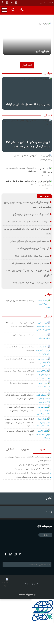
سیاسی (48, 73)
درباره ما (50, 2)
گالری (49, 498)
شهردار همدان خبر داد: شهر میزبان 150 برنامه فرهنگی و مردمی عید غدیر (28, 144)
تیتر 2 (46, 535)
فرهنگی (48, 116)
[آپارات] (11, 2)
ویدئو (49, 511)
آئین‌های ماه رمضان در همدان (25, 155)
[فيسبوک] (2, 2)
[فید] (16, 2)
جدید (42, 449)
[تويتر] (11, 554)
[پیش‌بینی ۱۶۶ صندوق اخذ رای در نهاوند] (27, 93)
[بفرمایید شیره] (27, 38)
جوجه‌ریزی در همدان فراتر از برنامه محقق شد (30, 263)
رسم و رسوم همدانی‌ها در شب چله (21, 383)
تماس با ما (41, 2)
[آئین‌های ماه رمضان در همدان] (45, 158)
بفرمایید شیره (42, 51)
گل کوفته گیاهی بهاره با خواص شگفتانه (33, 248)
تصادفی (10, 449)
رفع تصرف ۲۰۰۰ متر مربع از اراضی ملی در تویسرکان (28, 222)
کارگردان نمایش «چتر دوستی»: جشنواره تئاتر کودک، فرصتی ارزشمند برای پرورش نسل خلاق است (19, 422)
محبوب (25, 449)
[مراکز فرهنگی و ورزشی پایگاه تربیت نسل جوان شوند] (45, 171)
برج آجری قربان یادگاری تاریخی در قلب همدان (21, 182)
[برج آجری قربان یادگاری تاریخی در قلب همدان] (45, 184)
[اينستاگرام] (7, 2)
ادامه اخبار (27, 65)
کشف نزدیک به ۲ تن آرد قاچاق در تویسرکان (31, 214)
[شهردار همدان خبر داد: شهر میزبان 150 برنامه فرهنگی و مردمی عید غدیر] (27, 135)
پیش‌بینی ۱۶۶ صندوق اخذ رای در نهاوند (27, 104)
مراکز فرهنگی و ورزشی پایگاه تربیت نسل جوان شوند (20, 170)
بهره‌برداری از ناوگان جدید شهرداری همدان (31, 256)
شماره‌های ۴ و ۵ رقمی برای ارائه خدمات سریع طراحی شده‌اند (27, 473)
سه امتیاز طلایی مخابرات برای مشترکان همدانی (29, 241)
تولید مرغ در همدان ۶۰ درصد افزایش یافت (31, 282)
